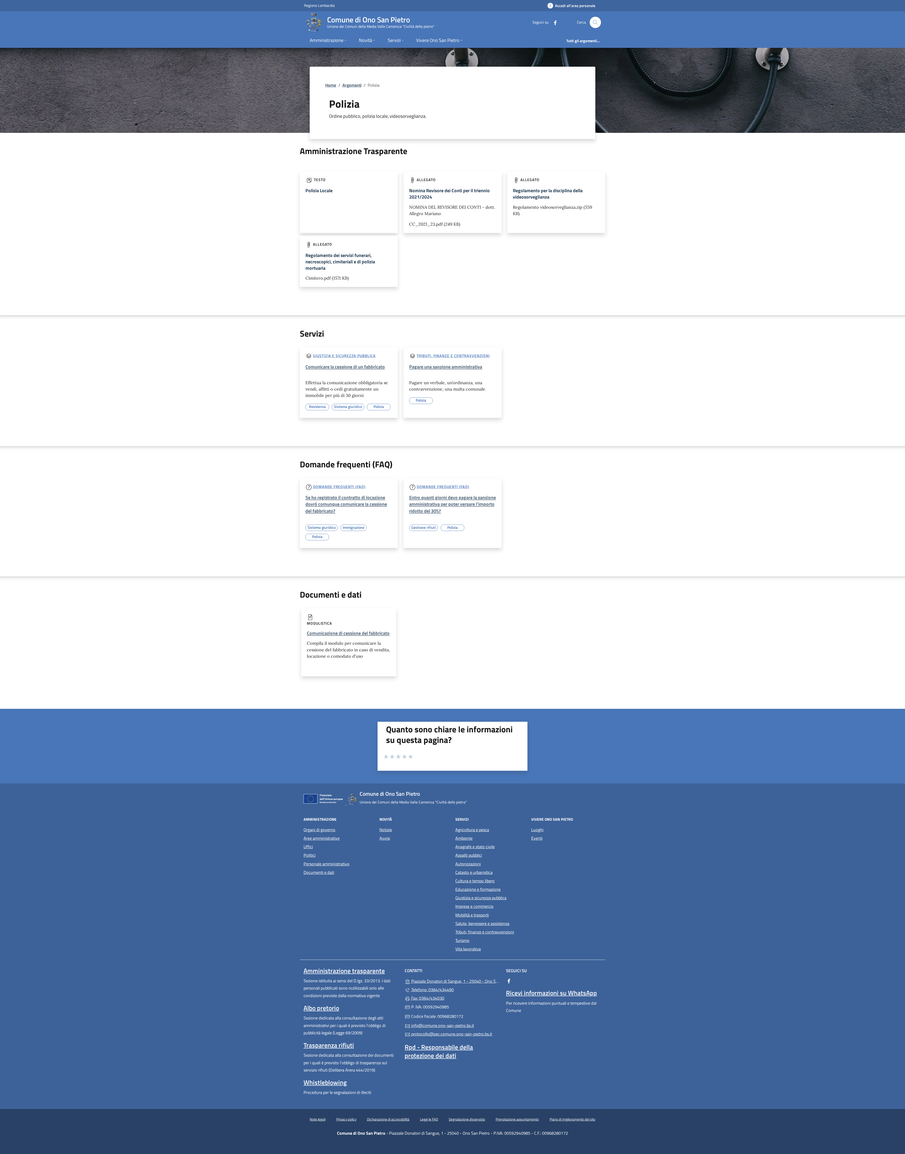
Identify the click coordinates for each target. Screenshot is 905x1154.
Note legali (317, 1119)
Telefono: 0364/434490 (432, 990)
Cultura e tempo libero (475, 881)
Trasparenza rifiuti (329, 1045)
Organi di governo (319, 830)
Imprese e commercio (474, 906)
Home (330, 85)
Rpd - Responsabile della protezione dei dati (439, 1051)
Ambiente (464, 838)
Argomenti (352, 85)
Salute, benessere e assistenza (482, 923)
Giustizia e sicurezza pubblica (344, 356)
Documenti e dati (319, 872)
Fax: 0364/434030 (427, 998)
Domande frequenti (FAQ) (339, 486)
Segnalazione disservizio (467, 1119)
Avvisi (384, 838)
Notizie (385, 830)
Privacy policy (346, 1119)
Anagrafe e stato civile (475, 847)
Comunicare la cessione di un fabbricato (345, 366)
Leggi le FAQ (429, 1119)
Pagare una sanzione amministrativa (445, 366)
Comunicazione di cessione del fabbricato (348, 633)
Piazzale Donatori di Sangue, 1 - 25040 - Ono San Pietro (455, 980)
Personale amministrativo (327, 864)
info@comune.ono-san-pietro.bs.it (442, 1025)
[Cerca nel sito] (595, 22)
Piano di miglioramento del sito (572, 1119)
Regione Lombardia (319, 5)
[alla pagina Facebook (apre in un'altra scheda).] (553, 22)
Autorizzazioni (468, 864)
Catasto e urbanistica (474, 872)
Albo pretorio (321, 1008)
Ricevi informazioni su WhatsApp (551, 993)
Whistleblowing (325, 1082)
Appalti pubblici (468, 855)
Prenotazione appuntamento (517, 1119)
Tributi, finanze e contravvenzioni (453, 356)
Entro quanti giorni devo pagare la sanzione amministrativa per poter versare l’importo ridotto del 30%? (452, 504)
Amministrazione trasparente (344, 971)
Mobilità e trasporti (472, 915)
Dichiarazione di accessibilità (388, 1119)
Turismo (462, 940)
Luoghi (537, 830)
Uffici (308, 847)
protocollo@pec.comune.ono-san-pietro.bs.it (451, 1034)
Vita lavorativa (468, 949)
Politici (310, 855)
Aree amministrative (322, 838)
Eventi (537, 838)
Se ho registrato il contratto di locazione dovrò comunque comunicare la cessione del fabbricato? (346, 504)
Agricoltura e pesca (472, 830)
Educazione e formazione (478, 889)
